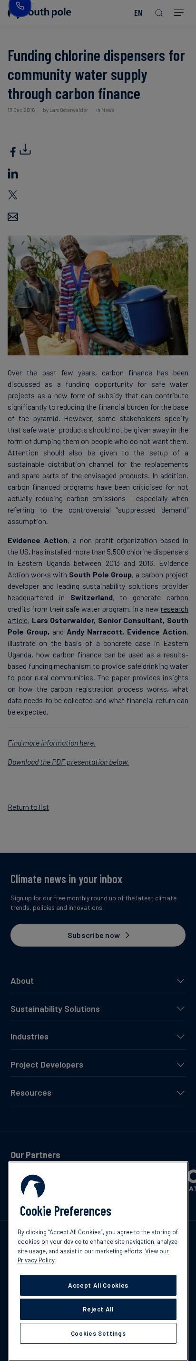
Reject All (98, 1309)
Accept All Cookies (98, 1285)
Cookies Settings (98, 1333)
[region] (98, 1261)
